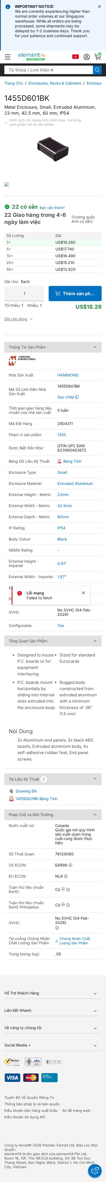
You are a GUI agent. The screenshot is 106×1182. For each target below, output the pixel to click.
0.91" (62, 563)
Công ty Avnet (16, 1145)
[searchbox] (48, 70)
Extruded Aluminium (75, 483)
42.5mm (64, 505)
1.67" (62, 576)
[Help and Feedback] (95, 1171)
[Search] (97, 70)
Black (62, 539)
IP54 (61, 528)
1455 (61, 435)
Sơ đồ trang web (76, 1110)
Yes (60, 625)
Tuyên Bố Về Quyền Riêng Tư (29, 1097)
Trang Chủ (13, 83)
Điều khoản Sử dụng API (24, 1117)
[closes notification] (99, 6)
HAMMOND (68, 375)
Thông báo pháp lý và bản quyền (32, 1104)
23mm (63, 494)
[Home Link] (42, 56)
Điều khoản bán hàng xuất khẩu (31, 1110)
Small (62, 472)
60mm (63, 516)
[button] (7, 56)
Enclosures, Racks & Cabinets (55, 83)
